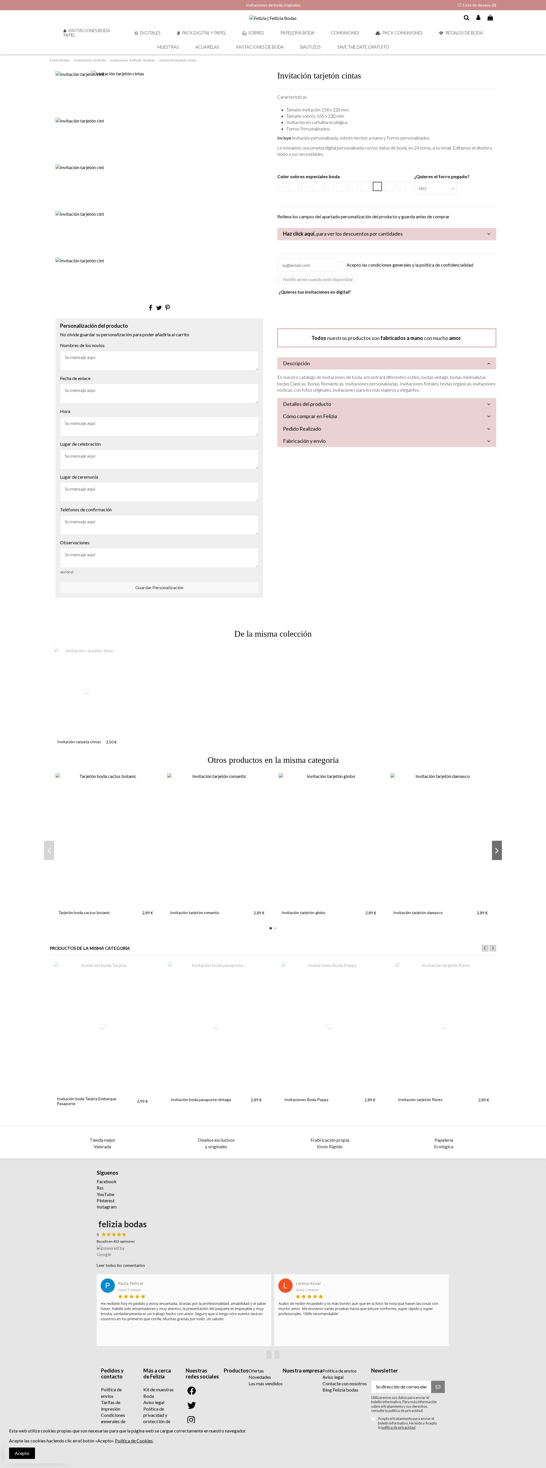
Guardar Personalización (159, 587)
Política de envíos (339, 1370)
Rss (100, 1187)
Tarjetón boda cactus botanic (84, 912)
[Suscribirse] (438, 1387)
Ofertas (256, 1370)
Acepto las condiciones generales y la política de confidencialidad (410, 264)
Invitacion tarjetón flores (420, 1099)
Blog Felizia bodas (340, 1389)
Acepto (22, 1453)
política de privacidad (398, 1427)
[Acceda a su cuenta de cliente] (478, 18)
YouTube (105, 1194)
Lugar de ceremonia (79, 476)
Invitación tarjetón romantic (195, 912)
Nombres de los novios (82, 345)
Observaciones (75, 542)
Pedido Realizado (302, 428)
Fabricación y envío (304, 441)
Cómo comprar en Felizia (310, 416)
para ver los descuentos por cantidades (343, 234)
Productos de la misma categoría (90, 948)
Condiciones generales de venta (113, 1421)
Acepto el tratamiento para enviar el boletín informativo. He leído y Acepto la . (407, 1423)
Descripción (296, 363)
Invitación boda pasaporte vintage (201, 1099)
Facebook (107, 1181)
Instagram (107, 1206)
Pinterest (106, 1200)
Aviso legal (153, 1402)
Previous (485, 948)
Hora (65, 411)
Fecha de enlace (75, 378)
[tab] (386, 234)
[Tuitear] (159, 308)
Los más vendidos (266, 1383)
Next (492, 948)
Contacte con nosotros (344, 1383)
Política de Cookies (134, 1440)
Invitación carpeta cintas (79, 741)
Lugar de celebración (80, 444)
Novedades (260, 1377)
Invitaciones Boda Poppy (306, 1099)
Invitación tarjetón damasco (418, 912)
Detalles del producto (307, 404)
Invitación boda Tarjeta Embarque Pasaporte (86, 1101)
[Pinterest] (167, 308)
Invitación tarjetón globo (303, 912)
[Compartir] (150, 308)
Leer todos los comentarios (121, 1265)
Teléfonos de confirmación (86, 509)
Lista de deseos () (479, 5)
